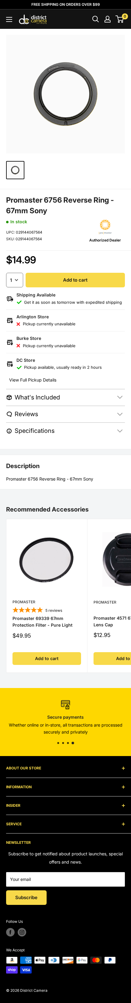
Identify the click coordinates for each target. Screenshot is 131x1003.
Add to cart (75, 280)
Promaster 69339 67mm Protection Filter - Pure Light (42, 622)
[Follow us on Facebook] (10, 932)
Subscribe (26, 897)
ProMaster (23, 602)
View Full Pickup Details (32, 379)
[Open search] (95, 19)
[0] (120, 19)
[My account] (107, 19)
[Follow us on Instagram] (22, 932)
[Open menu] (9, 19)
